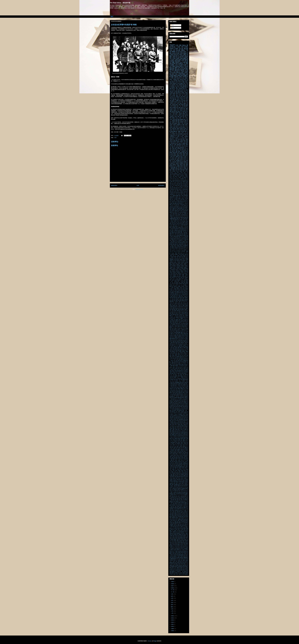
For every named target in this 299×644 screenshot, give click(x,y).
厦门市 (179, 187)
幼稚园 (183, 379)
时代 (171, 415)
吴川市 (184, 331)
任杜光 (181, 290)
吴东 (180, 331)
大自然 (173, 355)
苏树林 (178, 231)
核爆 (182, 432)
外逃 (172, 146)
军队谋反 (176, 308)
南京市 (179, 80)
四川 (173, 144)
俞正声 (177, 295)
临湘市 (186, 274)
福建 (171, 111)
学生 (184, 365)
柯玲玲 (177, 432)
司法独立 (175, 328)
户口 (184, 203)
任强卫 (176, 290)
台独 (184, 141)
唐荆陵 (183, 143)
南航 (174, 187)
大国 (171, 352)
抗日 (183, 120)
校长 (180, 432)
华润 (174, 319)
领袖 (172, 131)
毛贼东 (183, 439)
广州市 (182, 61)
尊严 (186, 373)
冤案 (187, 139)
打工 (176, 398)
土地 (177, 345)
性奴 (173, 393)
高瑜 (174, 95)
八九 (180, 137)
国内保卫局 (179, 341)
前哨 (186, 185)
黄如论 (175, 246)
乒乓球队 (186, 176)
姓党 (173, 98)
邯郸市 (172, 102)
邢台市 (178, 129)
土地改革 (184, 345)
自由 (182, 100)
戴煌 (186, 397)
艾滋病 (172, 231)
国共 (175, 341)
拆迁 (178, 401)
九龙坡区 (186, 277)
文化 (186, 204)
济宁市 (178, 108)
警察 (171, 88)
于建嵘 (184, 177)
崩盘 (184, 119)
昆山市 (177, 415)
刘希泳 (179, 311)
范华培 (171, 164)
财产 (187, 233)
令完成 (177, 53)
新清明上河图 (176, 410)
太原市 (171, 119)
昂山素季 (174, 415)
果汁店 (185, 430)
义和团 (182, 276)
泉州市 (185, 157)
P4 (176, 250)
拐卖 (176, 152)
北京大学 (176, 315)
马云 (172, 80)
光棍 (180, 299)
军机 (179, 306)
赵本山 (172, 236)
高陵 (184, 245)
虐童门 (181, 232)
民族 (175, 99)
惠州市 (173, 151)
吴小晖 (180, 96)
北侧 (183, 315)
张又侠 (175, 387)
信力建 (181, 180)
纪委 (176, 227)
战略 (178, 397)
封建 (178, 373)
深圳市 (184, 51)
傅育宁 (183, 297)
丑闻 (182, 256)
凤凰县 (182, 309)
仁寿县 (180, 287)
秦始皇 (181, 161)
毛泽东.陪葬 (178, 439)
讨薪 (175, 233)
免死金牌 (186, 299)
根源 (171, 433)
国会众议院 (184, 340)
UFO (172, 251)
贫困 (170, 235)
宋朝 (173, 368)
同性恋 (174, 329)
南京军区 (173, 320)
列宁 (173, 185)
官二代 (182, 196)
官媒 (175, 148)
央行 (171, 147)
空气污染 (186, 226)
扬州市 (186, 398)
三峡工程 (186, 254)
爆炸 (185, 65)
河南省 (173, 51)
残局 (185, 437)
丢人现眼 (186, 259)
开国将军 (184, 384)
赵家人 (182, 72)
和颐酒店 (176, 336)
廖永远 (174, 383)
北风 (174, 317)
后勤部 (182, 329)
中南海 (181, 58)
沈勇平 (178, 446)
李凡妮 (186, 423)
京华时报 (180, 283)
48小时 (173, 249)
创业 (171, 314)
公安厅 (175, 182)
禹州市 (186, 224)
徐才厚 (183, 68)
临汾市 (171, 176)
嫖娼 (176, 119)
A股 (183, 171)
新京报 (184, 409)
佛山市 (181, 103)
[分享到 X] (127, 135)
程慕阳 (185, 161)
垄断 (178, 347)
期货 (170, 420)
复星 (176, 350)
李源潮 (180, 63)
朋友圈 (180, 208)
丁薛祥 (178, 253)
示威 (173, 161)
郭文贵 (173, 47)
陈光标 (181, 129)
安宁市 (182, 366)
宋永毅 (176, 368)
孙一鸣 (186, 363)
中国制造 (177, 264)
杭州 (173, 123)
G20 (174, 80)
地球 (181, 346)
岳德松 (176, 375)
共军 (181, 304)
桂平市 (177, 212)
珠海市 (181, 110)
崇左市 (182, 148)
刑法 (182, 310)
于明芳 (177, 282)
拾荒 (173, 402)
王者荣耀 (177, 160)
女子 (170, 359)
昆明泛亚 (171, 207)
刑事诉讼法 (179, 310)
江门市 (171, 444)
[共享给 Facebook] (129, 135)
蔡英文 (183, 127)
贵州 (172, 235)
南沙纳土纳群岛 (184, 320)
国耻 (175, 144)
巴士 (176, 378)
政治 (180, 57)
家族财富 (180, 370)
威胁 (172, 363)
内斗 (181, 305)
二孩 (182, 177)
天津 (181, 68)
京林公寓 (184, 283)
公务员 (182, 137)
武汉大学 (175, 437)
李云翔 (175, 423)
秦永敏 (173, 111)
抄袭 (175, 400)
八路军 (179, 301)
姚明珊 (177, 195)
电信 (172, 222)
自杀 (180, 100)
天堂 (174, 146)
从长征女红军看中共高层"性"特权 (124, 25)
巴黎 (176, 199)
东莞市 (182, 67)
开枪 (180, 200)
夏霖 (180, 350)
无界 (182, 205)
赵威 (172, 167)
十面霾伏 (181, 318)
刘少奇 (181, 90)
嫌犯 (179, 363)
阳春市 (185, 167)
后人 (180, 329)
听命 (171, 331)
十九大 (177, 186)
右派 (170, 190)
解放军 (186, 57)
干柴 (179, 379)
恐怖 (171, 203)
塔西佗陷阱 (174, 349)
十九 (174, 186)
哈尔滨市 (176, 143)
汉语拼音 (178, 443)
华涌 (185, 186)
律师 (172, 75)
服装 (185, 419)
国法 (174, 343)
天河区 (184, 355)
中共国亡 (175, 262)
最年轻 (175, 419)
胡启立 (185, 228)
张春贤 (173, 120)
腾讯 (180, 230)
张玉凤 (181, 149)
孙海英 (179, 364)
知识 (171, 224)
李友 (175, 209)
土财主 (172, 346)
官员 (173, 67)
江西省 (176, 59)
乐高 (183, 277)
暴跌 (179, 122)
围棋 (181, 340)
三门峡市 (181, 172)
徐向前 (173, 392)
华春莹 (172, 319)
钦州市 (181, 167)
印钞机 (174, 323)
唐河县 (181, 337)
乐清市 (178, 277)
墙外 (180, 349)
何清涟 (184, 292)
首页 (112, 16)
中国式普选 (174, 265)
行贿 (184, 232)
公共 (182, 301)
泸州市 (174, 108)
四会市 (183, 338)
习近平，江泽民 (180, 281)
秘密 (173, 226)
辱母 (179, 236)
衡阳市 (181, 164)
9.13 (178, 249)
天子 (171, 195)
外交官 (183, 350)
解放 (172, 165)
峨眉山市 (182, 375)
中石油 (182, 273)
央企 (187, 146)
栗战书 (173, 82)
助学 (182, 314)
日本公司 (176, 414)
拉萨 (180, 401)
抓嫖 (177, 400)
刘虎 (184, 185)
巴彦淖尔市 (184, 378)
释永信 (173, 88)
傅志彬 (181, 297)
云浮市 (181, 136)
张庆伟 (175, 201)
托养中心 (181, 398)
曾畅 (178, 208)
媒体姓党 (182, 147)
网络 (174, 94)
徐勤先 (171, 392)
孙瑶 (185, 364)
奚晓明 (174, 195)
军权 (181, 139)
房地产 (179, 151)
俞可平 (173, 137)
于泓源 (181, 282)
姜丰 (178, 361)
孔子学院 (183, 363)
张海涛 (174, 389)
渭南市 (172, 217)
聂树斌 (181, 163)
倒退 (171, 296)
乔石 (174, 90)
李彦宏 (185, 425)
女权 (177, 359)
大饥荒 (186, 71)
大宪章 (184, 352)
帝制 (174, 379)
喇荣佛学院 (173, 338)
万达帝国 (172, 254)
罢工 (174, 163)
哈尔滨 (173, 337)
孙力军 (173, 364)
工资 (174, 199)
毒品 (187, 437)
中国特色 (178, 175)
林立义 (180, 430)
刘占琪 (184, 310)
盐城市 (186, 222)
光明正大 (177, 299)
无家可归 (175, 412)
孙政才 (182, 80)
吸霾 (179, 332)
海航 (181, 86)
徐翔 (185, 106)
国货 (178, 343)
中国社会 (177, 269)
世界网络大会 (176, 173)
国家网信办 (182, 342)
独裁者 (176, 219)
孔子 (186, 147)
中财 (177, 274)
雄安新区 (173, 168)
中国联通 (172, 135)
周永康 (178, 50)
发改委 (186, 189)
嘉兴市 (177, 338)
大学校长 (181, 352)
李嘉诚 (174, 79)
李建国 (182, 425)
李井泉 (178, 423)
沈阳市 (181, 157)
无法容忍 (181, 412)
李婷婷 (184, 424)
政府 (177, 92)
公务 (184, 301)
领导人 (185, 244)
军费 (173, 308)
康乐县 (183, 382)
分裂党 (175, 310)
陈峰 (180, 242)
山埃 (171, 375)
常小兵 (186, 148)
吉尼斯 (186, 328)
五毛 (171, 178)
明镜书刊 (173, 416)
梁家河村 (185, 433)
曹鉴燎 (173, 208)
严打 (173, 260)
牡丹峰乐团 (185, 218)
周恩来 (183, 74)
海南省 (177, 66)
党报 (178, 300)
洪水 (187, 214)
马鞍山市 (181, 245)
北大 (184, 90)
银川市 (176, 240)
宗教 (173, 148)
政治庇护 (182, 405)
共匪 (183, 304)
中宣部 (182, 272)
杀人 (176, 421)
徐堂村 (176, 392)
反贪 (184, 324)
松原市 (181, 429)
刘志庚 (185, 311)
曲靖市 (186, 207)
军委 (180, 115)
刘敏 (172, 313)
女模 (179, 359)
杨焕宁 (173, 429)
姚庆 (179, 147)
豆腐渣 (178, 165)
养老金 (171, 305)
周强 (176, 333)
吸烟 (177, 332)
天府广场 (181, 355)
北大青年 (171, 317)
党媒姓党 (184, 181)
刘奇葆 (176, 185)
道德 (185, 237)
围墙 (179, 340)
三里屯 (171, 255)
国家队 (173, 117)
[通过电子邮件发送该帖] (122, 135)
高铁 (181, 169)
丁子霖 (174, 172)
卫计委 (185, 322)
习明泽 (182, 135)
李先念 (183, 423)
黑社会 (180, 112)
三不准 (179, 254)
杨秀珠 (173, 210)
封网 (182, 373)
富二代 (173, 198)
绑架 (172, 163)
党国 (172, 300)
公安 (174, 71)
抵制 (174, 152)
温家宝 (180, 59)
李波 (176, 68)
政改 (179, 405)
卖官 (186, 319)
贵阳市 (178, 128)
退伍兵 (177, 237)
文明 (177, 407)
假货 (172, 297)
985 (180, 249)
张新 (176, 388)
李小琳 (184, 55)
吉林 (170, 329)
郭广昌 (171, 95)
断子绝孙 (184, 407)
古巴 (175, 327)
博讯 (177, 322)
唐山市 (180, 143)
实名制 (171, 198)
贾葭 (184, 165)
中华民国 (185, 173)
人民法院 (182, 286)
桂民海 (180, 212)
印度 (171, 323)
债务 (171, 181)
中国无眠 (177, 267)
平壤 (186, 199)
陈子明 (174, 242)
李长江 (175, 428)
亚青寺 (176, 283)
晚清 (186, 416)
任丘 (173, 290)
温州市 (181, 159)
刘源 (177, 71)
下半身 (180, 255)
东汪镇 (175, 259)
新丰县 (173, 409)
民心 (172, 441)
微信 (187, 68)
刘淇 (186, 115)
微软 (181, 392)
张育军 (182, 389)
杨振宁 (171, 429)
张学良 (185, 200)
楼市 (172, 156)
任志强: (178, 290)
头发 (186, 356)
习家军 (179, 177)
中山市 (184, 272)
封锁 (184, 373)
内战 (179, 305)
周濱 (177, 334)
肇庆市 (177, 228)
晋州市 (183, 416)
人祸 (174, 287)
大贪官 (175, 355)
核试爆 (184, 432)
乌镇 (180, 176)
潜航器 (181, 217)
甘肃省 (178, 75)
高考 (179, 169)
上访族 (178, 255)
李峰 (180, 425)
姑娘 (177, 360)
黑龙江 (185, 246)
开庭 (171, 386)
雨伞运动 (177, 168)
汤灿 (173, 157)
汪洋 (178, 444)
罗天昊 (185, 227)
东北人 (179, 258)
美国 (183, 59)
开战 (173, 386)
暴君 (176, 418)
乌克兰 (185, 276)
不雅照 (180, 256)
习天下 (173, 278)
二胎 (173, 114)
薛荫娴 (178, 232)
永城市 (179, 442)
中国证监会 (182, 175)
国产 (183, 191)
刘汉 (174, 313)
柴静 (184, 210)
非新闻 (184, 168)
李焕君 (182, 209)
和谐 (170, 191)
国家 (179, 91)
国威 (171, 342)
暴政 (178, 418)
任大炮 (173, 180)
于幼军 (178, 136)
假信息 (185, 296)
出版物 (185, 309)
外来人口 (186, 350)
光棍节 (182, 299)
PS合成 (178, 250)
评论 (172, 27)
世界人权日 (186, 256)
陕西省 (172, 61)
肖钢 (180, 228)
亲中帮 (171, 285)
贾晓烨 (180, 235)
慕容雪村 (178, 203)
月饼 (177, 419)
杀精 (180, 421)
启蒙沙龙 (177, 331)
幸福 (181, 379)
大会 (176, 194)
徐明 (174, 72)
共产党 (178, 65)
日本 (175, 86)
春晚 (179, 416)
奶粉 (174, 119)
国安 (180, 104)
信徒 (184, 180)
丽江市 (179, 135)
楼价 (181, 434)
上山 (175, 255)
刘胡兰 (177, 313)
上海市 (173, 57)
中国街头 (184, 269)
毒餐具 (184, 438)
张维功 (179, 389)
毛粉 (181, 439)
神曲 (182, 224)
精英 (170, 227)
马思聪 (177, 245)
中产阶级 (173, 134)
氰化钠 (174, 442)
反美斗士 (180, 189)
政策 (179, 406)
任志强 (173, 53)
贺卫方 (174, 235)
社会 (181, 126)
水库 (178, 213)
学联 (186, 365)
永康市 (181, 442)
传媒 (186, 291)
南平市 (179, 320)
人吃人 (178, 178)
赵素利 (174, 236)
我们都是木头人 (173, 396)
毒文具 (173, 438)
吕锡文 (180, 190)
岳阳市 (179, 375)
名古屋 (177, 329)
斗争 (181, 407)
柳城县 (178, 155)
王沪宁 (178, 110)
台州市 (183, 327)
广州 (176, 200)
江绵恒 (181, 99)
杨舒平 (178, 210)
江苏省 (181, 53)
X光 (181, 251)
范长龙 (180, 127)
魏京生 (184, 169)
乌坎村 (172, 59)
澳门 (184, 108)
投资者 (184, 400)
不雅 (177, 256)
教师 (180, 107)
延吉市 (182, 383)
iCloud (184, 251)
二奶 (172, 282)
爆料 (177, 218)
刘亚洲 (173, 104)
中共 (176, 45)
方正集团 (182, 411)
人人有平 (176, 285)
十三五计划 (177, 318)
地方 (187, 192)
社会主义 (179, 224)
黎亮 (180, 246)
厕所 (176, 187)
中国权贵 (181, 267)
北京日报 (180, 315)
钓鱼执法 (173, 240)
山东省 (181, 55)
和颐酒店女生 (180, 336)
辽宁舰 (184, 236)
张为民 (184, 386)
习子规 (176, 278)
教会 (184, 204)
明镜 (170, 416)
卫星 (183, 322)
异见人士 (176, 386)
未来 (172, 420)
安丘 (178, 366)
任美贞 (184, 290)
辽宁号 (181, 236)
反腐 (184, 62)
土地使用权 (180, 345)
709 (184, 102)
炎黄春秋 (179, 124)
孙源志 (182, 364)
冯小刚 (182, 115)
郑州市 (186, 72)
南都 (175, 322)
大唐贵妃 (183, 351)
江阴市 (173, 444)
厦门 (180, 323)
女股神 (181, 359)
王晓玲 (174, 221)
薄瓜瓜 (178, 164)
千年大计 (185, 318)
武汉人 (172, 437)
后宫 (185, 329)
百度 (182, 75)
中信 (182, 173)
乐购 (181, 277)
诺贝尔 (180, 94)
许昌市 (177, 233)
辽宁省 (184, 66)
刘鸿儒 (182, 313)
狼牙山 (178, 219)
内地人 (176, 305)
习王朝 (185, 278)
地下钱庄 (183, 144)
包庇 (186, 314)
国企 (186, 84)
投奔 (182, 400)
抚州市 (172, 401)
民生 (186, 441)
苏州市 (180, 82)
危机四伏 (177, 323)
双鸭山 (182, 187)
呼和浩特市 (172, 336)
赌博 (185, 235)
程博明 (176, 226)
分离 (172, 310)
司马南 (178, 328)
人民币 (177, 103)
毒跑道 (177, 156)
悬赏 (181, 393)
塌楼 (187, 347)
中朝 (176, 273)
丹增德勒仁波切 (175, 276)
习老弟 (173, 279)
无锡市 (173, 122)
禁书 (187, 110)
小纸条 (180, 374)
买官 (184, 281)
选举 (177, 167)
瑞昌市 (184, 221)
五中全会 (173, 283)
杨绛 (176, 429)
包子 (184, 314)
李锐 (172, 155)
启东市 (174, 331)
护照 (174, 401)
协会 (182, 319)
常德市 (177, 379)
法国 (176, 214)
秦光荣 (178, 161)
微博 (187, 106)
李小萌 (177, 425)
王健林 (174, 110)
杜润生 (185, 209)
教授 (186, 406)
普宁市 (185, 107)
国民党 (181, 91)
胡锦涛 (178, 61)
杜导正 (183, 428)
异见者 (179, 386)
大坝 (176, 352)
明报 (183, 152)
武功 (185, 435)
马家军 (174, 245)
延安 (185, 383)
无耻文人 (172, 414)
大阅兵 (182, 71)
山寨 (172, 199)
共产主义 (176, 115)
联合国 (174, 228)
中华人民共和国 (178, 134)
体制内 (177, 292)
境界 (178, 349)
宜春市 (174, 369)
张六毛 (182, 200)
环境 (182, 221)
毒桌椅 (181, 438)
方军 (176, 411)
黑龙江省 (184, 88)
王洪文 (177, 221)
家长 (183, 370)
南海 (183, 84)
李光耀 (173, 209)
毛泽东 (172, 48)
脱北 (178, 230)
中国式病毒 (178, 265)
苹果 (187, 163)
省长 (172, 223)
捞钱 (179, 402)
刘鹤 (185, 313)
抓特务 (179, 400)
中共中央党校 (182, 260)
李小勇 (172, 425)
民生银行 (181, 156)
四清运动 (171, 340)
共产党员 (178, 304)
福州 (175, 161)
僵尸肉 (178, 181)
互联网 (180, 84)
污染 (187, 213)
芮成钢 (184, 75)
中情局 (174, 273)
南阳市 (181, 141)
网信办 (182, 227)
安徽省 (173, 66)
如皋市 (172, 360)
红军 (115, 137)
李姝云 (181, 424)
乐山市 (182, 176)
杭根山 (178, 429)
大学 (183, 117)
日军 (187, 205)
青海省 (180, 244)
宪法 (175, 98)
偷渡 (178, 297)
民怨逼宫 (175, 441)
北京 (171, 50)
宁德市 (173, 366)
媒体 (184, 104)
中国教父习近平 (173, 267)
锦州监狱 (180, 240)
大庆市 (173, 354)
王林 (172, 78)
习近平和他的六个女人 (178, 279)
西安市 (178, 70)
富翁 (170, 373)
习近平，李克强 (174, 281)
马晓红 (173, 169)
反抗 (178, 324)
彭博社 (181, 391)
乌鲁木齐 (173, 277)
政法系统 (174, 406)
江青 (184, 123)
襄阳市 (171, 233)
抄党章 (171, 400)
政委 (181, 152)
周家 (171, 333)
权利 (182, 421)
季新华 (174, 365)
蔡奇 (184, 100)
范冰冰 (177, 127)
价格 (171, 290)
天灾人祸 (183, 146)
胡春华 (184, 79)
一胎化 (175, 253)
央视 (171, 98)
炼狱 (184, 217)
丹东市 (171, 276)
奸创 (186, 359)
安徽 (182, 195)
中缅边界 (174, 274)
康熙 (186, 382)
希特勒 (172, 379)
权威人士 (185, 421)
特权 (171, 219)
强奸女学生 (174, 391)
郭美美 (176, 102)
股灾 (177, 63)
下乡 (187, 172)
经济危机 (179, 227)
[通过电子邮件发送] (124, 135)
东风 (183, 259)
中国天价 (181, 264)
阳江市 (180, 241)
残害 (183, 437)
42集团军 (174, 171)
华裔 (187, 186)
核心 (173, 212)
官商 (178, 368)
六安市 (174, 304)
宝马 (179, 369)
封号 (176, 373)
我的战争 (186, 396)
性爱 (175, 393)
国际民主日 (173, 345)
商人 (184, 337)
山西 (173, 375)
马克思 (172, 245)
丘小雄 (174, 258)
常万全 (178, 199)
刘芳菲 (181, 185)
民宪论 (186, 439)
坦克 (173, 347)
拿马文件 (176, 402)
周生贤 (180, 334)
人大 (181, 285)
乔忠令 (171, 177)
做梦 (174, 297)
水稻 (176, 442)
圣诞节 (174, 346)
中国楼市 (185, 267)
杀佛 (178, 421)
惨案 (175, 203)
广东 (180, 106)
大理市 (185, 354)
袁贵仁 (186, 232)
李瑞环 (184, 153)
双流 (185, 323)
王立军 (179, 87)
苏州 (176, 231)
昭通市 (177, 207)
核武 (175, 212)
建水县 (175, 384)
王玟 (180, 221)
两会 (177, 80)
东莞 (186, 112)
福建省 (184, 58)
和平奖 (184, 96)
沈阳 (179, 157)
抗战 (174, 92)
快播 (171, 107)
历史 (172, 96)
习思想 (179, 278)
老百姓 (172, 228)
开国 (181, 384)
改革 (179, 152)
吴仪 (182, 331)
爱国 (187, 108)
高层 (176, 169)
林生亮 (177, 430)
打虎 (172, 204)
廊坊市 (181, 98)
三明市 (177, 172)
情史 (185, 393)
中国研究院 (173, 269)
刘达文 (179, 313)
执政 (184, 398)
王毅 (176, 87)
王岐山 (184, 45)
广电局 (171, 382)
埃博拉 (184, 347)
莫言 (184, 231)
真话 (184, 223)
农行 (185, 308)
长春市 (185, 240)
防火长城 (177, 241)
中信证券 (176, 76)
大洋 (183, 354)
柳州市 (182, 65)
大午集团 (179, 351)
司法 (174, 96)
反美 (182, 324)
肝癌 (184, 163)
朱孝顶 (177, 420)
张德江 (171, 79)
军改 (179, 139)
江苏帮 (184, 443)
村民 (181, 428)
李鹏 (176, 61)
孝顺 (171, 365)
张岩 (174, 388)
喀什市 (175, 191)
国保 (185, 191)
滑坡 (176, 217)
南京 (172, 141)
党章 (186, 300)
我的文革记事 (172, 397)
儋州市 (186, 297)
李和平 (175, 424)
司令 (175, 190)
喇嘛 (170, 338)
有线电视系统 (181, 419)
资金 (183, 235)
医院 (184, 140)
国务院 (184, 341)
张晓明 (181, 388)
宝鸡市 (181, 369)
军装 (171, 308)
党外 (174, 300)
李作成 (180, 423)
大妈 (178, 352)
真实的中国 (179, 223)
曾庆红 (181, 54)
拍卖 (176, 204)
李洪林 (179, 209)
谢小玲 (174, 165)
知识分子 (177, 126)
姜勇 (183, 361)
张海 (171, 389)
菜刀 (186, 231)
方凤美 (178, 411)
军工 (177, 306)
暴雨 (180, 418)
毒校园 (175, 438)
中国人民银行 (177, 263)
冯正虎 (171, 140)
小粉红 (182, 198)
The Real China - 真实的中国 (120, 3)
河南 (171, 100)
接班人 (178, 204)
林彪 (171, 82)
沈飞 (187, 446)
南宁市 (173, 91)
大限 (181, 194)
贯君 (175, 128)
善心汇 (178, 191)
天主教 (183, 194)
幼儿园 (173, 200)
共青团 (180, 74)
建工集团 (172, 384)
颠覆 (174, 131)
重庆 (179, 167)
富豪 (172, 373)
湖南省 (184, 53)
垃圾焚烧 (171, 194)
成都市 (176, 67)
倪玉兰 (177, 296)
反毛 (180, 324)
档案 (183, 212)
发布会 (186, 324)
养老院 (173, 305)
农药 (183, 308)
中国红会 (180, 269)
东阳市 (181, 259)
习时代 (182, 278)
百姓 (184, 110)
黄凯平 (173, 246)
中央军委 (173, 84)
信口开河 (184, 295)
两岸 (180, 173)
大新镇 (178, 354)
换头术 (181, 402)
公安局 (178, 182)
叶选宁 (173, 190)
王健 (186, 219)
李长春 (185, 122)
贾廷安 (181, 128)
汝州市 (181, 443)
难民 (184, 129)
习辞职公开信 (173, 103)
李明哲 (180, 153)
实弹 (184, 369)
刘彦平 (178, 185)
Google (184, 249)
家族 (179, 119)
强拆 (172, 92)
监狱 (170, 223)
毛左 (171, 439)
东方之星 (182, 78)
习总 (187, 102)
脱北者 (184, 111)
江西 (187, 443)
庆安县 (173, 149)
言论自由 (173, 112)
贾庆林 (181, 66)
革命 (182, 102)
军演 (181, 306)
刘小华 (177, 311)
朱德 (183, 208)
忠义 (171, 393)
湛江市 (185, 159)
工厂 (179, 377)
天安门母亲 (178, 146)
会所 (180, 291)
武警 (177, 72)
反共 (174, 189)
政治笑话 (186, 405)
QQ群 (184, 250)
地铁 (183, 346)
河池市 (173, 214)
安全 (180, 366)
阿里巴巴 (184, 241)
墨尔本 (182, 349)
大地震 (174, 352)
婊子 (177, 363)
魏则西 (182, 70)
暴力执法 (181, 207)
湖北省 (171, 63)
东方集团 (186, 258)
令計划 (180, 288)
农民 (181, 308)
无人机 (172, 412)
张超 (185, 389)
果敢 (183, 430)
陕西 (171, 244)
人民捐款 (178, 286)
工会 (177, 377)
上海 (176, 65)
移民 (176, 111)
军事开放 (172, 306)
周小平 (174, 333)
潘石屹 (178, 217)
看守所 (175, 223)
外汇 (174, 194)
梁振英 (184, 155)
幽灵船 (186, 379)
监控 (184, 160)
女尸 (172, 359)
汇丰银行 (172, 443)
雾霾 (173, 62)
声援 (187, 349)
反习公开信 (186, 187)
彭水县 (184, 391)
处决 (170, 350)
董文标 (175, 232)
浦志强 (181, 79)
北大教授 (186, 315)
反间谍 (184, 189)
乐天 (176, 277)
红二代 (183, 63)
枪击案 (173, 432)
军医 (175, 306)
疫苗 (179, 72)
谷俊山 (186, 82)
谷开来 (183, 94)
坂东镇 (185, 346)
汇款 (175, 443)
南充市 (174, 141)
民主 (183, 57)
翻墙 (177, 100)
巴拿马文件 (176, 54)
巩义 (187, 377)
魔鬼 (186, 245)
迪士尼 (173, 237)
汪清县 (180, 444)
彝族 (179, 391)
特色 (173, 219)
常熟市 (183, 199)
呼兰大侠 (186, 190)
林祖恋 (174, 155)
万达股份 (176, 254)
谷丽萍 (176, 112)
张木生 (184, 388)
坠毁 (171, 347)
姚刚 (179, 360)
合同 (181, 328)
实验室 (186, 369)
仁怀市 (183, 287)
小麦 (183, 374)
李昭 (177, 209)
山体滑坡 (179, 148)
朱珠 (186, 420)
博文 (172, 25)
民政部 (183, 441)
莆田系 (182, 87)
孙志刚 (176, 364)
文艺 (179, 407)
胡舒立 (173, 230)
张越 (176, 120)
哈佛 (170, 337)
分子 (171, 185)
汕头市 (178, 99)
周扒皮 (179, 333)
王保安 (183, 219)
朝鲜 (173, 68)
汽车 (186, 444)
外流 (170, 351)
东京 (177, 258)
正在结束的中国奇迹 (180, 435)
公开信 (183, 182)
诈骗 (173, 128)
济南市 (186, 92)
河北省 (173, 55)
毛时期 (174, 439)
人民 (182, 95)
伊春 (175, 291)
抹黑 (176, 401)
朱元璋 (174, 420)
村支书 (178, 428)
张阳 (179, 120)
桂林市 (183, 92)
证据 (182, 233)
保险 (174, 295)
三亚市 (179, 132)
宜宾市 (172, 369)
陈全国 (172, 242)
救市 (177, 107)
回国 (181, 191)
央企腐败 (177, 356)
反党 (181, 116)
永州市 (185, 156)
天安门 (185, 91)
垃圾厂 (180, 117)
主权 (173, 176)
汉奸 (180, 213)
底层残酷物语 (177, 382)
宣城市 (173, 370)
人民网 (172, 287)
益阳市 (183, 222)
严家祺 (171, 260)
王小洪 (173, 160)
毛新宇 (179, 123)
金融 (172, 76)
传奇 (184, 291)
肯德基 (182, 228)
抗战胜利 (183, 151)
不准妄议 (184, 255)
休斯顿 (177, 291)
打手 (178, 398)
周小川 (186, 116)
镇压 (171, 74)
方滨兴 (185, 411)
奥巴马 (173, 147)
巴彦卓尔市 (179, 378)
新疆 (187, 62)
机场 (172, 153)
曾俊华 (184, 418)
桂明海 (177, 433)
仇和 (186, 287)
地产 (185, 192)
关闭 (187, 304)
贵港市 (181, 165)
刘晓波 (183, 50)
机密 (174, 421)
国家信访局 (173, 192)
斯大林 (177, 205)
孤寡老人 (177, 365)
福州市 (171, 94)
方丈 (180, 205)
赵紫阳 (172, 65)
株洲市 (186, 210)
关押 (185, 304)
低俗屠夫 (172, 292)
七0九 (181, 253)
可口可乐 (178, 327)
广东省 (178, 47)
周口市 (184, 332)
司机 (172, 328)
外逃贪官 (173, 351)
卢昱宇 (175, 116)
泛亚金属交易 (183, 214)
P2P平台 (173, 250)
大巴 (187, 352)
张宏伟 (186, 387)
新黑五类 (173, 411)
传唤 (182, 291)
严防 (175, 260)
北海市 (181, 140)
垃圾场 (176, 347)
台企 (181, 327)
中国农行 (174, 175)
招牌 (171, 402)
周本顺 (172, 143)
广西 (182, 106)
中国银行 (186, 175)
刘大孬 (172, 311)
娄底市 (174, 363)
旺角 (176, 122)
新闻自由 (180, 410)
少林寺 (185, 374)
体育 (180, 292)
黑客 (186, 131)
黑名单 (182, 246)
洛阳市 (174, 124)
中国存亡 (185, 264)
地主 (177, 346)
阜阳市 (174, 241)
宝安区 (186, 196)
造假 (183, 237)
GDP (182, 249)
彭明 (181, 120)
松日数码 (185, 429)
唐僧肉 (175, 337)
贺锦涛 (177, 235)
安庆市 (185, 366)
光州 (174, 299)
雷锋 (175, 244)
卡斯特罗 (180, 322)
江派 (182, 213)
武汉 (171, 213)
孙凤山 (171, 364)
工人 (171, 120)
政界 (177, 406)
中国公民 (174, 264)
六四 (182, 47)
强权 (177, 391)
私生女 (171, 226)
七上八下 (184, 253)
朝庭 (187, 419)
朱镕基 (172, 421)
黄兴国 (182, 131)
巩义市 (171, 378)
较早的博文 (161, 185)
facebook (171, 172)
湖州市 (181, 108)
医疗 (170, 318)
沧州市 (171, 214)
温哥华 (178, 159)
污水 (176, 444)
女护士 (174, 359)
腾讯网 (182, 230)
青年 (177, 244)
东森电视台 (172, 259)
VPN (171, 132)
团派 (176, 91)
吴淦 (183, 116)
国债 (173, 341)
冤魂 (174, 309)
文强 (175, 407)
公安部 (180, 182)
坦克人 (177, 117)
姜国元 (185, 361)
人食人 (185, 178)
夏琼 (178, 350)
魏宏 (187, 169)
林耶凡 (181, 210)
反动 (176, 324)
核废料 (171, 212)
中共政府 (182, 262)
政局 (177, 405)
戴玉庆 (181, 203)
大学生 (186, 117)
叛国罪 (171, 327)
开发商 (178, 384)
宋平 (179, 196)
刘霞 (176, 140)
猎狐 (181, 219)
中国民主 (174, 268)
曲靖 (182, 418)
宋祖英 (174, 106)
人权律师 (186, 136)
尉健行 (179, 198)
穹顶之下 (182, 226)
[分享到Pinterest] (130, 135)
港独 (174, 217)
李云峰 (185, 208)
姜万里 (175, 361)
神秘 (184, 224)
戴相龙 (175, 75)
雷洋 (171, 58)
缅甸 (179, 111)
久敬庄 (175, 176)
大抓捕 (175, 354)
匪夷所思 (181, 317)
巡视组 (174, 377)
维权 (174, 63)
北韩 (172, 186)
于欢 (179, 282)
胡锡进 (175, 230)
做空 (176, 297)
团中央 (176, 340)
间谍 (171, 241)
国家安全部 (177, 192)
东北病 (182, 258)
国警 (176, 343)
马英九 (177, 88)
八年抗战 (176, 301)
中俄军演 (178, 260)
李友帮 (173, 424)
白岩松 (180, 222)
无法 (178, 412)
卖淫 (172, 187)
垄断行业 (181, 347)
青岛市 (181, 168)
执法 (174, 204)
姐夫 (175, 360)
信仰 (179, 180)
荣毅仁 (181, 231)
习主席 (171, 278)
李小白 (174, 425)
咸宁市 (184, 336)
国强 (186, 342)
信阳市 (176, 137)
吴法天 (172, 332)
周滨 (183, 190)
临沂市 (175, 135)
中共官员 (178, 262)
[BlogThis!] (126, 135)
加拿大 (176, 104)
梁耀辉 (173, 434)
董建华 (173, 232)
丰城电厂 (183, 274)
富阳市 (176, 198)
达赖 (187, 236)
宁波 (176, 366)
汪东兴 (175, 157)
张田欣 (177, 389)
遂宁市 (174, 129)
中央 (178, 68)
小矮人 (176, 374)
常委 (181, 199)
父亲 (181, 218)
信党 (181, 295)
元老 (172, 299)
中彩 (171, 273)
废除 (181, 382)
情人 (183, 393)
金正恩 (178, 78)
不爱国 (175, 256)
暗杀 (186, 152)
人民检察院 (182, 178)
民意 (178, 441)
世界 (172, 173)
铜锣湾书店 (182, 83)
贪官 (179, 67)
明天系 (186, 415)
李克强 (186, 48)
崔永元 (185, 375)
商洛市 (186, 337)
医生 (187, 317)
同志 (172, 329)
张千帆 (172, 387)
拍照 (182, 401)
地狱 (179, 346)
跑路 (177, 236)
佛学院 (183, 114)
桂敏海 (174, 433)
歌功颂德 (174, 435)
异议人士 (177, 149)
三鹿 (173, 255)
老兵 (173, 70)
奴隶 (184, 359)
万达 (176, 132)
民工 (170, 441)
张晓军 (178, 388)
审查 (170, 370)
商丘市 (173, 191)
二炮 (174, 282)
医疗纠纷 (173, 318)
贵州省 (171, 83)
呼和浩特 (186, 334)
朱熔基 (181, 122)
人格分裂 (175, 286)
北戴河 (184, 54)
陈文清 (185, 242)
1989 (170, 171)
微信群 (182, 201)
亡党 (173, 178)
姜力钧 (180, 361)
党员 (179, 90)
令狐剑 (178, 288)
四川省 (177, 51)
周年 (171, 117)
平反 (171, 149)
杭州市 (178, 79)
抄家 (173, 400)
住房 (175, 292)
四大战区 (186, 338)
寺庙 (174, 373)
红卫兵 (186, 126)
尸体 (185, 198)
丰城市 (179, 274)
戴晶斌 (180, 397)
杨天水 (186, 428)
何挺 (182, 292)
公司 (186, 301)
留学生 (181, 160)
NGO (171, 250)
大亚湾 (176, 351)
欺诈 (171, 435)
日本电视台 (180, 414)
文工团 (174, 205)
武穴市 (178, 437)
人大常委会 (184, 285)
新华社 (179, 92)
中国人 (176, 74)
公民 (186, 137)
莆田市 (174, 164)
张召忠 (178, 387)
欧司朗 (183, 434)
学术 (180, 365)
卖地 (184, 319)
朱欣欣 (180, 420)
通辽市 (180, 237)
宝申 (177, 369)
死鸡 (181, 437)
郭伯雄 (181, 51)
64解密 (180, 171)
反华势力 (177, 189)
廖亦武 (172, 383)
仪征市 (183, 288)
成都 (176, 151)
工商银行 (182, 377)
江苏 (182, 123)
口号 (173, 327)
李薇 (173, 428)
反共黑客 (173, 324)
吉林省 (177, 96)
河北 (187, 99)
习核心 (177, 95)
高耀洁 (179, 131)
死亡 (174, 156)
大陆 (187, 96)
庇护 (173, 382)
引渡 (182, 386)
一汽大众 (172, 253)
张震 (178, 201)
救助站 (181, 406)
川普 (187, 119)
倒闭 (186, 180)
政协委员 (172, 405)
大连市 (178, 194)
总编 (177, 393)
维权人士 (174, 100)
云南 (184, 282)
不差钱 (172, 256)
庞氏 (178, 200)
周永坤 (172, 334)
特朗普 (171, 110)
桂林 (179, 433)
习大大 (176, 177)
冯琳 (176, 309)
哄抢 (187, 336)
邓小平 (177, 55)
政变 (184, 98)
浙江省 (177, 57)
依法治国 (176, 180)
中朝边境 (179, 273)
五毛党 (175, 114)
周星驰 (184, 333)
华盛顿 (176, 319)
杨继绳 (175, 210)
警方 (173, 233)
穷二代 (179, 226)
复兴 (174, 350)
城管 (182, 104)
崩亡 (172, 377)
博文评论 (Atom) (139, 189)
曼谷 (176, 208)
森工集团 (178, 434)
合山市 (183, 328)
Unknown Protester (177, 251)
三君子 (182, 132)
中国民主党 (178, 268)
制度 (173, 314)
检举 (175, 434)
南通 (173, 322)
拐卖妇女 (185, 401)
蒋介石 (186, 87)
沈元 (175, 446)
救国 (184, 406)
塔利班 (171, 349)
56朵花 (177, 171)
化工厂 (173, 315)
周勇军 (181, 332)
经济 (171, 70)
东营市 (178, 259)
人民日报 (184, 76)
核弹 (181, 155)
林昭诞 (173, 430)
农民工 (184, 139)
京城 (175, 178)
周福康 (182, 334)
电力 (174, 222)
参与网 (182, 323)
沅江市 (173, 446)
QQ (182, 250)
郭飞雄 (178, 83)
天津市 (176, 48)
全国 (170, 182)
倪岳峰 (174, 296)
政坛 (175, 405)
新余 (187, 409)
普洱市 (172, 418)
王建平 (186, 124)
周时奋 (181, 333)
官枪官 (184, 368)
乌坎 (178, 176)
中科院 (185, 273)
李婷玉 (174, 153)
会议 (171, 137)
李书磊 (172, 423)
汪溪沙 (183, 444)
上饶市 (184, 172)
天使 (178, 355)
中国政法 (186, 265)
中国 (180, 45)
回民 (174, 340)
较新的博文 (114, 185)
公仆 (172, 182)
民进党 (176, 213)
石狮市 (174, 224)
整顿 (173, 407)
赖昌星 (174, 83)
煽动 (186, 217)
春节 (181, 416)
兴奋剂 (186, 182)
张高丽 (172, 86)
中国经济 (177, 62)
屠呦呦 (181, 119)
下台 (185, 132)
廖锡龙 (179, 383)
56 (176, 249)
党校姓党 (183, 300)
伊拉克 (172, 291)
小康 (173, 374)
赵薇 (187, 94)
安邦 (172, 106)
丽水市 (180, 276)
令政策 (175, 288)
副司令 (177, 314)
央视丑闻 (181, 356)
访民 (185, 61)
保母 (172, 295)
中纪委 (173, 58)
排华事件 (185, 402)
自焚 (174, 127)
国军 (182, 341)
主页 (138, 185)
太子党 (171, 72)
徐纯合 (184, 149)
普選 (174, 418)
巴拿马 (178, 98)
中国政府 (182, 265)
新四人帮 (171, 410)
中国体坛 (185, 263)
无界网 (184, 205)
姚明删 (184, 360)
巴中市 (173, 378)
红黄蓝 (171, 127)
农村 (179, 308)
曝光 (184, 207)
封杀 (180, 373)
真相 (182, 223)
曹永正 (171, 208)
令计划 (181, 48)
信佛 (179, 295)
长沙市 (179, 102)
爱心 (179, 218)
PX (180, 250)
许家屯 (177, 94)
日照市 (184, 414)
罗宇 (181, 111)
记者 (175, 78)
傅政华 (185, 103)
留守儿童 (177, 222)
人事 (173, 285)
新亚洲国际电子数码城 (178, 409)
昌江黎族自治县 (182, 415)
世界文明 (171, 258)
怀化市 (185, 201)
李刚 (170, 424)
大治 (181, 354)
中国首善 (174, 272)
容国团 (185, 370)
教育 (182, 107)
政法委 (171, 406)
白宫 (174, 126)
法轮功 (171, 124)
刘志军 (182, 311)
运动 (170, 237)
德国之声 (184, 392)
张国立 (183, 387)
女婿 (176, 147)
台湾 (185, 67)
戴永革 (183, 397)
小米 (178, 374)
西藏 (183, 82)
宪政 (178, 106)
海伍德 (172, 159)
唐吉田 (178, 337)
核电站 (175, 123)
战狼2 (176, 397)
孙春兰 (180, 195)
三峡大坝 (182, 254)
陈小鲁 (177, 242)
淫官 (175, 159)
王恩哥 (172, 221)
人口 (179, 285)
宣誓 (175, 370)
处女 (172, 350)
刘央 (174, 311)
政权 (186, 120)
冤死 (172, 309)
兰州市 (172, 115)
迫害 (175, 237)
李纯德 (171, 428)
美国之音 (178, 163)
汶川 (184, 99)
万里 (183, 112)
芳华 (174, 231)
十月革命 (180, 186)
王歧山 (171, 126)
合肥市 (178, 190)
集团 (173, 244)
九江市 (173, 177)
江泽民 (186, 47)
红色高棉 (173, 227)
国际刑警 (179, 144)
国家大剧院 (178, 342)
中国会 (182, 263)
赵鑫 (174, 167)
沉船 (187, 123)
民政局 (180, 441)
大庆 (170, 354)
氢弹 (171, 442)
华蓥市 (179, 319)
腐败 (176, 70)
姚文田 (181, 360)
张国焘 (180, 387)
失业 (184, 356)
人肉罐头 (177, 287)
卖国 (170, 187)
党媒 (176, 300)
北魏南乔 (177, 317)
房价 (186, 203)
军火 (183, 306)
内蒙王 (183, 305)
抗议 (187, 151)
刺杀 (175, 314)
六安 (172, 304)
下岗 (170, 173)
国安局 (174, 342)
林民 (175, 430)
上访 (185, 70)
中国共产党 (185, 134)
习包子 (176, 84)
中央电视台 (178, 272)
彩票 (180, 201)
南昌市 (178, 141)
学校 (182, 365)
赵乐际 (185, 128)
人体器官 (180, 114)
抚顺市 (171, 152)
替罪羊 (172, 419)
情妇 (173, 203)
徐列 (187, 391)
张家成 (173, 201)
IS (187, 131)
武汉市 (178, 86)
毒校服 (178, 438)
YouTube (186, 171)
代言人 (172, 288)
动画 (180, 314)
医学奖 (184, 317)
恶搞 (179, 393)
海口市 (177, 82)
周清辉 (175, 334)
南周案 (176, 320)
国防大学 (183, 343)
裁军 (184, 164)
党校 (180, 300)
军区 (176, 139)
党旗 (187, 181)
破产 (176, 224)
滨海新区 (173, 87)
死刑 (173, 213)
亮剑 (187, 283)
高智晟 (180, 88)
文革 (174, 50)
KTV (187, 249)
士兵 (185, 349)
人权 (176, 90)
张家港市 (171, 388)
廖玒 (177, 383)
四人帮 (180, 338)
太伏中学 (173, 356)
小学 (171, 374)
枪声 (175, 432)
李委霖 (178, 424)
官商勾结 (181, 368)
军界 (185, 306)
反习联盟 (171, 189)
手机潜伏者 (173, 398)
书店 (180, 95)
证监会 (184, 233)
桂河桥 (181, 433)
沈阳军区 (184, 446)
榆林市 (185, 212)
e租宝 (173, 132)
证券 (180, 233)
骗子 (177, 131)
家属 (177, 370)
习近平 (172, 45)
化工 (179, 140)
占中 (179, 71)
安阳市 (177, 196)
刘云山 (181, 62)
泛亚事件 (178, 214)
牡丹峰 (182, 124)
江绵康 (184, 213)
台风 (186, 327)
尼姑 (187, 198)
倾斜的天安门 (181, 296)
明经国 (174, 207)
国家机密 (182, 192)
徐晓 (179, 392)
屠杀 (170, 199)
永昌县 (184, 442)
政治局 (186, 80)
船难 (185, 230)
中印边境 (173, 263)
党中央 (180, 181)
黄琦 (178, 246)
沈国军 (180, 446)
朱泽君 (183, 420)
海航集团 (184, 86)
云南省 (177, 58)
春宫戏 (176, 416)
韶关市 (182, 244)
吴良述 (174, 332)
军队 (171, 104)
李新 (178, 153)
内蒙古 (186, 78)
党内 (170, 300)
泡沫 (172, 108)
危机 (179, 116)
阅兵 (173, 74)
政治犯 (181, 204)
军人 (174, 139)
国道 (180, 343)
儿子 (170, 299)
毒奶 (170, 438)
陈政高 (182, 242)
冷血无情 (179, 309)
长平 (183, 240)
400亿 (171, 249)
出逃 (174, 140)
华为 (183, 186)
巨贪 (185, 377)
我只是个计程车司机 (180, 396)
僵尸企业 (174, 181)
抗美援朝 (174, 107)
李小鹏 (172, 99)
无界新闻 (185, 412)
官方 (184, 196)
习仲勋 (180, 76)
